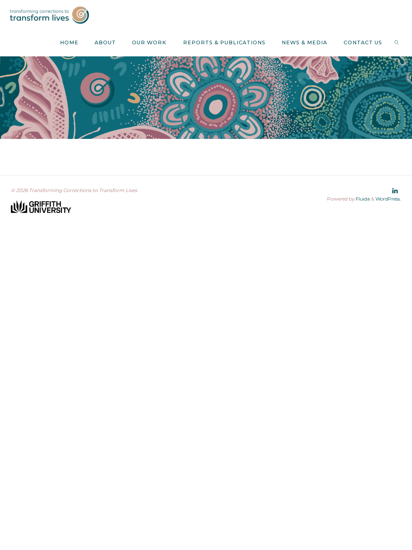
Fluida (362, 199)
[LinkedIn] (395, 190)
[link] (397, 42)
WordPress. (388, 199)
